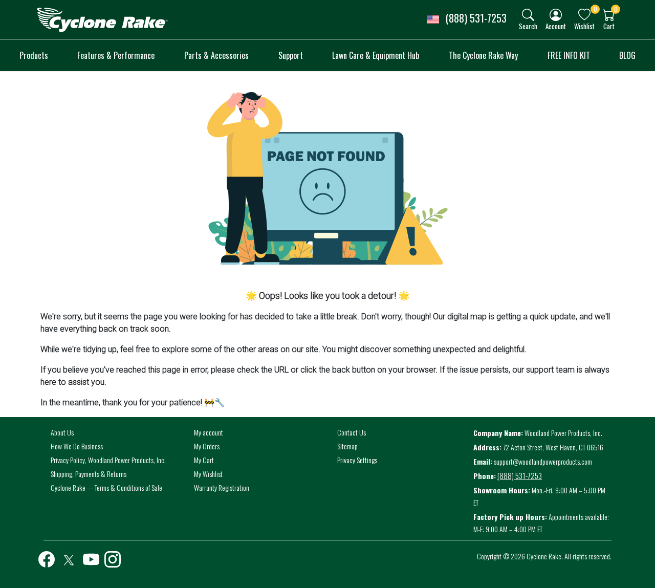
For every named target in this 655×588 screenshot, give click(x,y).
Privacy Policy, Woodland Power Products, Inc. (108, 459)
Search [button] (528, 26)
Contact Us (351, 432)
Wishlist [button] (584, 26)
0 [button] (595, 9)
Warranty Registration (221, 487)
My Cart (204, 459)
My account (208, 432)
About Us (62, 432)
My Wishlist (208, 473)
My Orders (207, 446)
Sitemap (347, 446)
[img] (528, 15)
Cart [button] (609, 26)
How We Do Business (77, 446)
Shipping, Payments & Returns (88, 473)
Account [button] (555, 26)
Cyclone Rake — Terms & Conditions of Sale (106, 487)
